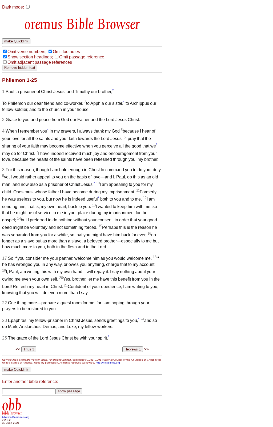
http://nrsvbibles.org (108, 362)
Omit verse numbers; (26, 51)
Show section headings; (30, 57)
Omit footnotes (66, 51)
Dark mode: (13, 7)
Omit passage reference (81, 57)
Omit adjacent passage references (39, 62)
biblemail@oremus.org (15, 417)
